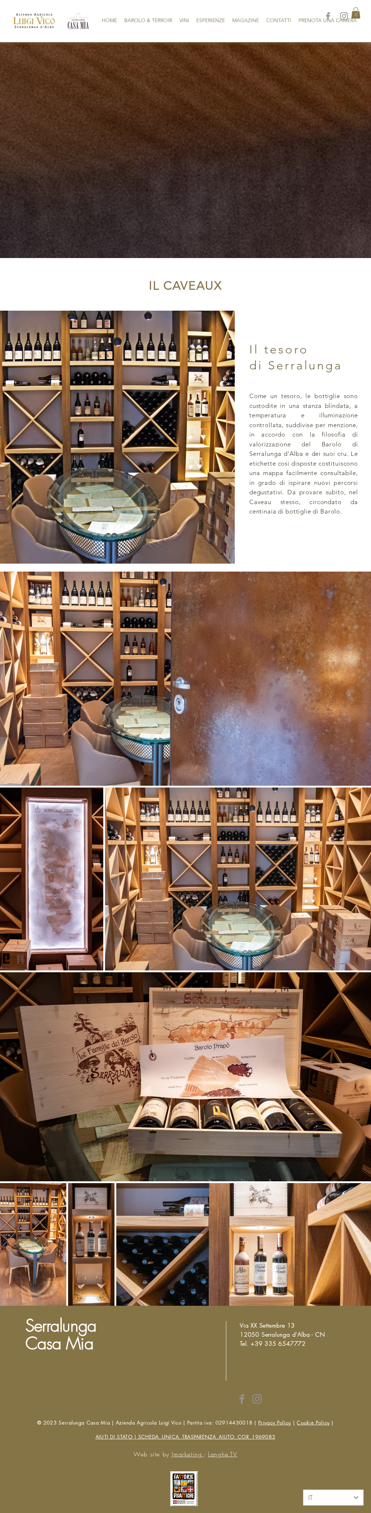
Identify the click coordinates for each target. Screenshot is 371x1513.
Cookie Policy (313, 1422)
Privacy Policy (274, 1422)
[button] (355, 13)
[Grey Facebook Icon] (241, 1399)
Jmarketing (188, 1454)
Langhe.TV (222, 1454)
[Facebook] (328, 16)
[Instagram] (344, 16)
